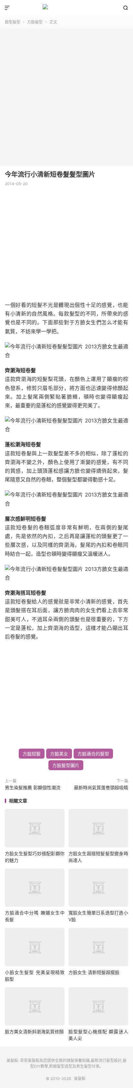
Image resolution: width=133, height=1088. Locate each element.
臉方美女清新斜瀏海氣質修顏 (34, 1031)
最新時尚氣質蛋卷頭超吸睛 (101, 787)
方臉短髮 (32, 753)
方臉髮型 (35, 22)
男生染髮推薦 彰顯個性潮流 (32, 787)
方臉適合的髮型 (93, 753)
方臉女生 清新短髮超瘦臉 (93, 972)
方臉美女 (59, 753)
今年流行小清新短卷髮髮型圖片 (50, 174)
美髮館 (66, 8)
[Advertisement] (66, 94)
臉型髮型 (12, 22)
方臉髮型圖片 (65, 765)
